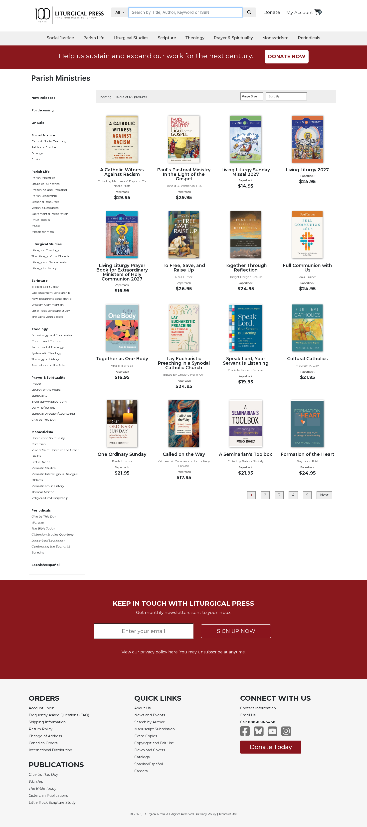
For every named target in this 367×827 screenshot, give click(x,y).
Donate (271, 12)
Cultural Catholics (307, 358)
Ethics (35, 159)
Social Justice (60, 37)
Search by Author (149, 722)
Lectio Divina (40, 462)
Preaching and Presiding (49, 190)
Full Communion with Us (307, 268)
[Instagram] (286, 733)
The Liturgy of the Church (50, 256)
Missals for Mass (42, 232)
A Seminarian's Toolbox (245, 454)
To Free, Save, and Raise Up (184, 268)
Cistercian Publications (48, 795)
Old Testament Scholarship (50, 292)
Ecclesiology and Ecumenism (52, 335)
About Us (142, 708)
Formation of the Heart (307, 454)
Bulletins (37, 552)
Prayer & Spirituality (233, 37)
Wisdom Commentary (47, 304)
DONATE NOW (286, 56)
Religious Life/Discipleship (49, 498)
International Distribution (50, 750)
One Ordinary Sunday (122, 454)
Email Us (247, 715)
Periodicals (309, 37)
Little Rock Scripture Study (50, 310)
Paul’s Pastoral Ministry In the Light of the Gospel (183, 174)
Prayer (36, 383)
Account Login (41, 708)
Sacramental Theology (47, 347)
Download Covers (149, 750)
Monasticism (275, 37)
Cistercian (38, 444)
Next (324, 495)
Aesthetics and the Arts (47, 365)
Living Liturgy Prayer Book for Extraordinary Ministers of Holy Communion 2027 (122, 272)
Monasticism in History (47, 486)
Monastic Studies (43, 468)
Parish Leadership (44, 196)
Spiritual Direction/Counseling (53, 413)
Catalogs (142, 757)
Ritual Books (40, 220)
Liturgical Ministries (45, 184)
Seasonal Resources (45, 202)
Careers (141, 771)
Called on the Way (184, 454)
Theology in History (45, 359)
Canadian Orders (43, 743)
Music (35, 226)
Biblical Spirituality (45, 286)
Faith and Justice (43, 147)
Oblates (37, 480)
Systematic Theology (46, 353)
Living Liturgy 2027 (307, 169)
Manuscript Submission (154, 729)
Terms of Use (228, 814)
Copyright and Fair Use (154, 743)
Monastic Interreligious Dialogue (54, 474)
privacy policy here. (159, 652)
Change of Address (45, 736)
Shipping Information (47, 722)
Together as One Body (122, 358)
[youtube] (272, 733)
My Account (299, 12)
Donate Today (271, 747)
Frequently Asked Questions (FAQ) (59, 715)
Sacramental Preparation (49, 214)
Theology (194, 37)
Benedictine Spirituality (48, 438)
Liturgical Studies (131, 37)
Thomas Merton (42, 492)
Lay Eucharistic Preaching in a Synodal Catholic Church (184, 363)
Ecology (37, 153)
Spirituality (39, 395)
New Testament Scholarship (51, 298)
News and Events (149, 715)
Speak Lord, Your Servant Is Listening (245, 361)
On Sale (37, 123)
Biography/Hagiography (49, 401)
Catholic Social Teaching (48, 141)
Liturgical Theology (45, 250)
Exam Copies (145, 736)
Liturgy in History (44, 268)
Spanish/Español (45, 565)
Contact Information (258, 708)
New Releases (43, 98)
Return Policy (40, 729)
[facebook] (245, 733)
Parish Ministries (43, 178)
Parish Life (93, 37)
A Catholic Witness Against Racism (122, 172)
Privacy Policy (206, 814)
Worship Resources (44, 208)
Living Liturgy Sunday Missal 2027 (245, 172)
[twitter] (259, 733)
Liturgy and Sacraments (48, 262)
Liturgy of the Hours (45, 389)
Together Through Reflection (245, 268)
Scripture (167, 37)
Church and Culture (45, 341)
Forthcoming (42, 110)
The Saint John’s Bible (47, 316)
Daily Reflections (43, 407)
